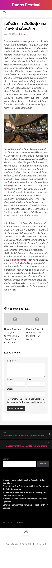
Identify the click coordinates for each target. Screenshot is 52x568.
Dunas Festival (26, 4)
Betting (22, 34)
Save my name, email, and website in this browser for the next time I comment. (26, 400)
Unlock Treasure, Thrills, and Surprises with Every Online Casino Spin (12, 336)
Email (30, 379)
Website (10, 389)
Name (10, 379)
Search (6, 459)
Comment (12, 361)
